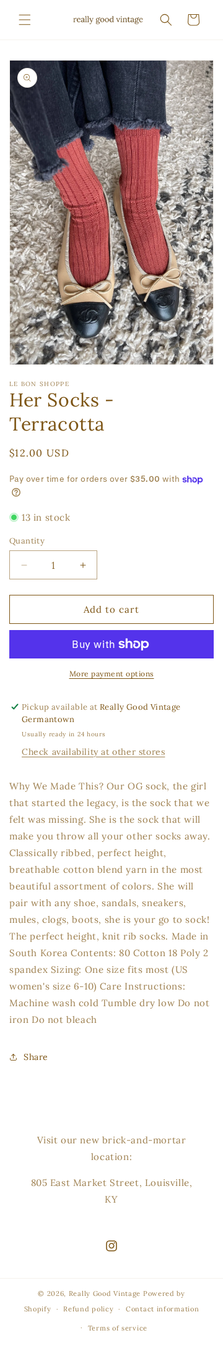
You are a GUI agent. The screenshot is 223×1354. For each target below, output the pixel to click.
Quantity (27, 541)
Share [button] (36, 1056)
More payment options (111, 673)
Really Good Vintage (105, 1293)
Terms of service (117, 1328)
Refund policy (88, 1309)
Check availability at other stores (93, 751)
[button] (24, 19)
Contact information (162, 1309)
